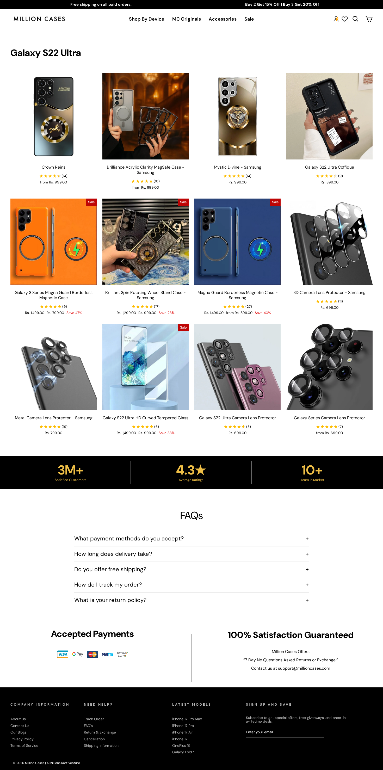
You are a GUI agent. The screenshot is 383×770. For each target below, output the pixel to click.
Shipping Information (101, 745)
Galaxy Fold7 (183, 752)
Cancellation (94, 739)
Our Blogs (18, 732)
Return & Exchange (100, 732)
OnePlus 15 (181, 745)
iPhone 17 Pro (183, 725)
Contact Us (19, 725)
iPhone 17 (179, 739)
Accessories (223, 19)
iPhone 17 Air (182, 732)
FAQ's (88, 725)
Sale (249, 19)
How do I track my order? (191, 584)
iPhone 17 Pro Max (187, 719)
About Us (18, 719)
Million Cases (35, 763)
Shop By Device (146, 19)
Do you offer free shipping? (191, 569)
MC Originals (186, 19)
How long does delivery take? (191, 554)
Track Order (94, 719)
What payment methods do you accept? (191, 538)
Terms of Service (24, 745)
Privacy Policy (22, 739)
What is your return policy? (191, 600)
